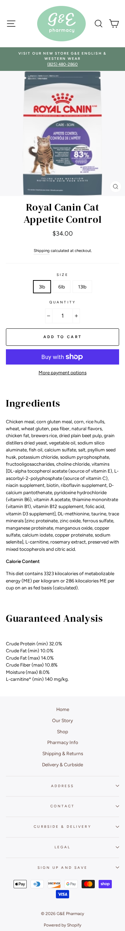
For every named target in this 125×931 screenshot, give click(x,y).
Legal (62, 847)
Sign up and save (63, 867)
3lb (42, 286)
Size (62, 274)
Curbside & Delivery (62, 826)
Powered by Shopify (62, 925)
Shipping (42, 250)
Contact (62, 806)
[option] (62, 59)
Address (62, 786)
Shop (62, 731)
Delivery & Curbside (62, 764)
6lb (61, 286)
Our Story (62, 720)
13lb (82, 286)
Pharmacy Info (62, 742)
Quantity (62, 302)
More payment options (62, 372)
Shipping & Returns (62, 753)
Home (62, 709)
